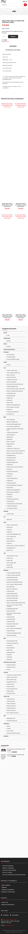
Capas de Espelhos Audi (12, 386)
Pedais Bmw (9, 494)
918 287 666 (13, 919)
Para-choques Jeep (11, 562)
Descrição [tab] (13, 46)
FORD (5, 522)
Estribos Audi (10, 398)
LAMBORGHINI (7, 338)
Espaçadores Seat (11, 718)
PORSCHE (6, 672)
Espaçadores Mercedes (12, 577)
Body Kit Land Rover (11, 710)
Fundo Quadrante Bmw (12, 478)
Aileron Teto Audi (11, 375)
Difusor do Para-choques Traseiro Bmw (16, 451)
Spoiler (7, 41)
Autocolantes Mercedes (12, 598)
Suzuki (5, 362)
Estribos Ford (10, 527)
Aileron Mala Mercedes (12, 593)
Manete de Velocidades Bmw (13, 490)
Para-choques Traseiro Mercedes (14, 584)
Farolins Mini (9, 645)
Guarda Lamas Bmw (11, 483)
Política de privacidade (9, 870)
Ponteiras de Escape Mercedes (14, 633)
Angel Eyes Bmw (10, 444)
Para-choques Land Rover (13, 712)
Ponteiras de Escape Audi (12, 411)
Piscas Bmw (9, 496)
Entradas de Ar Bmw (11, 457)
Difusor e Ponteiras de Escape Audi (15, 391)
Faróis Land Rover (11, 701)
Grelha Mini (9, 657)
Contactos (4, 902)
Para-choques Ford (11, 536)
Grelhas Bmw (10, 480)
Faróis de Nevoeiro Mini (12, 641)
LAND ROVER (6, 696)
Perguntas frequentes (7, 904)
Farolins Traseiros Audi (12, 370)
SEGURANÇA (6, 723)
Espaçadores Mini (11, 652)
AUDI (5, 368)
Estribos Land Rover (11, 706)
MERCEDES (6, 570)
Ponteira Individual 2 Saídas (13, 359)
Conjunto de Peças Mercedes (13, 575)
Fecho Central (10, 730)
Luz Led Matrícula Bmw (12, 508)
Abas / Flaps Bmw (11, 419)
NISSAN (5, 344)
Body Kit (9, 340)
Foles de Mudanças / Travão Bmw (14, 485)
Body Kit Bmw (10, 487)
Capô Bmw (9, 446)
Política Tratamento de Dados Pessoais (13, 874)
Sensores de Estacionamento (13, 733)
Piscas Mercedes (11, 586)
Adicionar (13, 36)
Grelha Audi (9, 400)
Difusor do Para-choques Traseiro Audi (15, 388)
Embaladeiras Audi (11, 393)
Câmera (9, 728)
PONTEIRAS (6, 352)
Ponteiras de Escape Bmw (13, 499)
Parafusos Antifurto (11, 665)
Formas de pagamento (7, 889)
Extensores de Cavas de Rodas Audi (15, 384)
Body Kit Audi (10, 402)
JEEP (5, 553)
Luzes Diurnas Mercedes (12, 579)
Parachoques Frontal (9, 349)
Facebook (5, 915)
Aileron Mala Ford (11, 541)
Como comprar (5, 885)
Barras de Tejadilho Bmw (12, 422)
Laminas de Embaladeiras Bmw (14, 424)
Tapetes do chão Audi (12, 379)
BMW (5, 417)
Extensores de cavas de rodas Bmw (15, 467)
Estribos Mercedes (11, 611)
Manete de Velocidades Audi (13, 405)
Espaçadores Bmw (11, 460)
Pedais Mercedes (11, 630)
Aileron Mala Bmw (11, 434)
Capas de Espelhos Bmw (12, 462)
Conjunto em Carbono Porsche (14, 675)
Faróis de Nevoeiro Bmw (12, 471)
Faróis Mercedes (10, 617)
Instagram (15, 915)
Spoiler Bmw (9, 439)
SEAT (5, 716)
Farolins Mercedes (11, 619)
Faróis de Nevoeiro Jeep (12, 555)
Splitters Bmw (10, 437)
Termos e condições (8, 868)
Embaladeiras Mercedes (12, 608)
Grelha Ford (9, 532)
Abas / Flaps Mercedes (12, 600)
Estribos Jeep (10, 567)
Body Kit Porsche (10, 686)
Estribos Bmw (10, 464)
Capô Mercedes (10, 591)
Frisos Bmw (9, 476)
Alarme (8, 726)
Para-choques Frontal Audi (13, 407)
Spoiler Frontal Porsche (12, 677)
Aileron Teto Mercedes (12, 589)
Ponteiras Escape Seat (12, 720)
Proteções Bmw (10, 501)
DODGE (5, 332)
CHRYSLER (6, 511)
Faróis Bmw (9, 469)
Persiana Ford (10, 538)
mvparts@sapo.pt (9, 925)
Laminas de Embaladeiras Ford (14, 534)
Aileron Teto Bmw (11, 441)
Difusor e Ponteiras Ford (12, 525)
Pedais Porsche (10, 691)
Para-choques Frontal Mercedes (14, 628)
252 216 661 (6, 919)
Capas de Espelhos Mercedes (13, 573)
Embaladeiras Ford (11, 548)
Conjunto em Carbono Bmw (13, 448)
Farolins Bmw (10, 473)
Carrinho (4, 887)
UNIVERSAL (6, 736)
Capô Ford (9, 543)
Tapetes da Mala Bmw (12, 506)
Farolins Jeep (10, 558)
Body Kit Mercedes (11, 626)
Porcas (8, 669)
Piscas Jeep (9, 565)
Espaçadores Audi (11, 395)
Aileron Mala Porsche (11, 679)
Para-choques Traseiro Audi (13, 372)
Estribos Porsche (10, 684)
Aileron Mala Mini (10, 647)
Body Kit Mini (10, 650)
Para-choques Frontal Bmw (13, 492)
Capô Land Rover (11, 699)
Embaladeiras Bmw (11, 455)
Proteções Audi (10, 414)
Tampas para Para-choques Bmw (14, 503)
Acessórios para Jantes (10, 662)
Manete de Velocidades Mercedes (14, 582)
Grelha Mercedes (11, 621)
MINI (5, 638)
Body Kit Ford (10, 550)
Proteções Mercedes (11, 635)
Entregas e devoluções (8, 892)
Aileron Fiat (9, 519)
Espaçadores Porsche (12, 682)
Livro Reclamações (7, 865)
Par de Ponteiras (10, 354)
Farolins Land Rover (11, 703)
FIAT (5, 517)
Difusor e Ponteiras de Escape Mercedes (16, 602)
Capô (8, 335)
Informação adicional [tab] (13, 50)
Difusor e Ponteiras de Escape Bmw (15, 453)
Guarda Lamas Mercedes (12, 624)
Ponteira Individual (11, 357)
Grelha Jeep (9, 560)
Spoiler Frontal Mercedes (12, 596)
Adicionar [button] (7, 209)
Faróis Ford (9, 529)
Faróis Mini (9, 654)
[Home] (3, 1)
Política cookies (7, 872)
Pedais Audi (9, 409)
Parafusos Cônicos (11, 667)
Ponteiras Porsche (11, 693)
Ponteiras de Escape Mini (12, 643)
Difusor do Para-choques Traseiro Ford (15, 545)
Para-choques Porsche (12, 688)
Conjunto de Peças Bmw (12, 432)
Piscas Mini (9, 659)
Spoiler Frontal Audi (11, 377)
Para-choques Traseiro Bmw (13, 426)
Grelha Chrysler (10, 514)
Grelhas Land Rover (11, 708)
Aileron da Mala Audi (11, 382)
